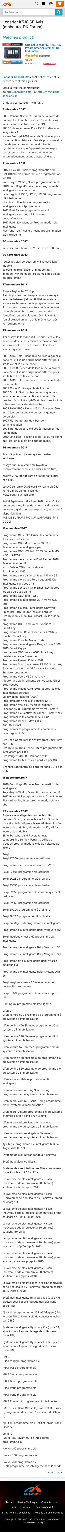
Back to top (54, 1472)
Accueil (10, 1502)
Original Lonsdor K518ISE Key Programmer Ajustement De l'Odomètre (43, 48)
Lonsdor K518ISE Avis (16, 77)
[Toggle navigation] (43, 4)
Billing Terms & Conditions (16, 1512)
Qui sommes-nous (22, 1507)
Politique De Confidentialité (48, 1512)
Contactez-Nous (50, 1502)
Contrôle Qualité (44, 1507)
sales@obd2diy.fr (37, 1522)
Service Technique (27, 1502)
